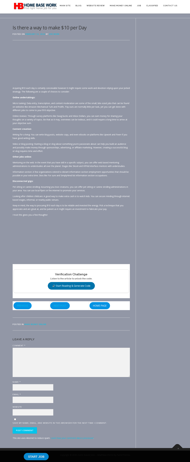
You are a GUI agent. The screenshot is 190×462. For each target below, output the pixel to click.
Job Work (54, 34)
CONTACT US (170, 5)
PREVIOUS (22, 305)
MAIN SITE (65, 5)
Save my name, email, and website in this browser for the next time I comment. (60, 423)
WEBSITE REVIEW (96, 5)
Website (17, 407)
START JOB (36, 456)
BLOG (78, 5)
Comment (19, 345)
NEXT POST (60, 305)
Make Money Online (35, 324)
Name (17, 382)
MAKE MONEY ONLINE (121, 5)
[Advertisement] (71, 65)
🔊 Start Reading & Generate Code (71, 285)
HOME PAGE (100, 305)
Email (17, 394)
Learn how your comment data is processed (72, 438)
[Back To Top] (177, 448)
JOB (139, 5)
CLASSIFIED (152, 5)
